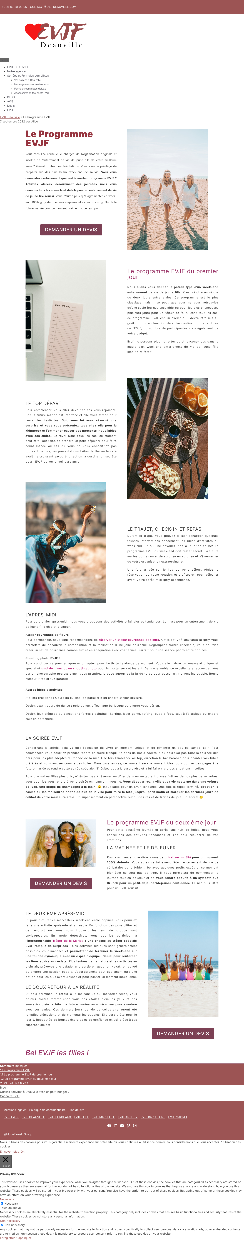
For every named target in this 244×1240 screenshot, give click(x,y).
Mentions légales (15, 1110)
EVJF (144, 1117)
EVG (10, 110)
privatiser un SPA (178, 857)
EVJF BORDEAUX (60, 1117)
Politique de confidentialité (47, 1110)
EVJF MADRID (177, 1117)
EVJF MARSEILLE (103, 1117)
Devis (11, 105)
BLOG (11, 97)
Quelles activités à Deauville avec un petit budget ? (34, 1092)
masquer (21, 1066)
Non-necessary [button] (10, 1220)
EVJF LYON (11, 1117)
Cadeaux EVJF (9, 1096)
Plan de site (76, 1110)
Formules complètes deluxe (30, 88)
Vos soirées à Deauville (27, 79)
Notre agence (16, 71)
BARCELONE (156, 1117)
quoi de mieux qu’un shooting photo (69, 668)
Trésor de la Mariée (68, 940)
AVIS (10, 101)
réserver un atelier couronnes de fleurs (129, 639)
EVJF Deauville (10, 117)
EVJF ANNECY (128, 1117)
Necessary (11, 1203)
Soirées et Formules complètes (28, 75)
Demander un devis (71, 229)
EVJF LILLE (81, 1117)
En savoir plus (9, 1151)
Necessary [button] (7, 1199)
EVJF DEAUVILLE (18, 67)
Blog (3, 1087)
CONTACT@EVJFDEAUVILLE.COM (53, 7)
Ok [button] (22, 1151)
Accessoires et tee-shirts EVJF (31, 92)
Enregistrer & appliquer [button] (15, 1238)
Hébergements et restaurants (31, 84)
